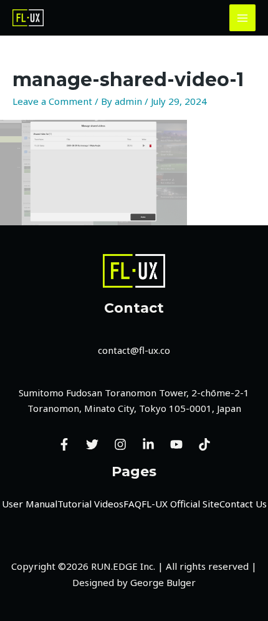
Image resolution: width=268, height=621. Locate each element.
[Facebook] (64, 444)
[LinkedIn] (148, 444)
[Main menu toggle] (242, 17)
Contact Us (243, 503)
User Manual (29, 503)
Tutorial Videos (90, 503)
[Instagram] (120, 444)
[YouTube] (176, 444)
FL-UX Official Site (180, 503)
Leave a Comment (52, 101)
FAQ (132, 503)
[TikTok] (204, 444)
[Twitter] (92, 444)
